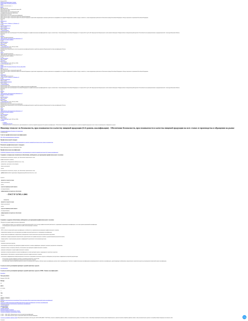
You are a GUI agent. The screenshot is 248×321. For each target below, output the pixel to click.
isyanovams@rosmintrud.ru (6, 81)
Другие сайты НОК (21, 66)
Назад (2, 67)
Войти (2, 7)
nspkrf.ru (2, 36)
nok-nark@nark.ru (4, 42)
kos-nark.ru (3, 273)
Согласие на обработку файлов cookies (9, 317)
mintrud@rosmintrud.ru (5, 79)
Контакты (14, 3)
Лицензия (7, 308)
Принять (2, 297)
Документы (9, 3)
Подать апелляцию (24, 300)
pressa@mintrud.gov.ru (5, 28)
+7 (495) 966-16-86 (5, 46)
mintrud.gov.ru (4, 21)
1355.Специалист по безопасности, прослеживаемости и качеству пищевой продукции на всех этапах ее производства (27, 142)
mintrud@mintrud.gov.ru (6, 25)
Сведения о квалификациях (42, 302)
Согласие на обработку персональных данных (11, 312)
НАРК (2, 3)
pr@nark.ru (3, 44)
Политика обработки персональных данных (10, 310)
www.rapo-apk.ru (4, 268)
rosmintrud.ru (3, 74)
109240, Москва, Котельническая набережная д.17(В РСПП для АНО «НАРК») (12, 39)
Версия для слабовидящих (6, 2)
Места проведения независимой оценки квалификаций (40, 300)
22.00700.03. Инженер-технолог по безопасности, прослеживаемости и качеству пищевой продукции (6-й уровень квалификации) (29, 152)
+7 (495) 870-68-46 (5, 30)
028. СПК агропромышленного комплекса (10, 137)
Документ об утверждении (17, 131)
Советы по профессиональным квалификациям (11, 302)
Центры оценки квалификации (28, 302)
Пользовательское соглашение (7, 309)
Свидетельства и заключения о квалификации (20, 303)
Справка (14, 2)
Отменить (7, 297)
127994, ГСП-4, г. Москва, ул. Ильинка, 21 (10, 23)
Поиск (2, 4)
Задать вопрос (5, 307)
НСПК (5, 3)
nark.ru (2, 52)
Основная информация (6, 131)
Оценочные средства (7, 123)
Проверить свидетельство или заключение (10, 300)
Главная (5, 122)
